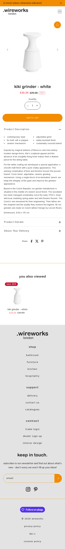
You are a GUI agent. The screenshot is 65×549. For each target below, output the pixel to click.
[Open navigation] (60, 11)
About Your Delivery (16, 230)
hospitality (33, 376)
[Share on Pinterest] (42, 241)
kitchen (32, 369)
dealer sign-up (32, 436)
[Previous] (7, 49)
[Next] (57, 49)
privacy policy (32, 526)
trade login (32, 429)
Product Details (14, 222)
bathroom (32, 355)
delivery (32, 395)
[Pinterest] (35, 489)
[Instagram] (28, 489)
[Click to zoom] (57, 24)
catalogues (32, 409)
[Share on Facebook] (31, 241)
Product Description (16, 129)
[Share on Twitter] (37, 241)
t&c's (32, 534)
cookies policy (32, 541)
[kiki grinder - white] (17, 295)
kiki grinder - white (17, 309)
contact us (33, 402)
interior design (32, 443)
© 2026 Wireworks (32, 519)
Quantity (32, 99)
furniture (32, 362)
